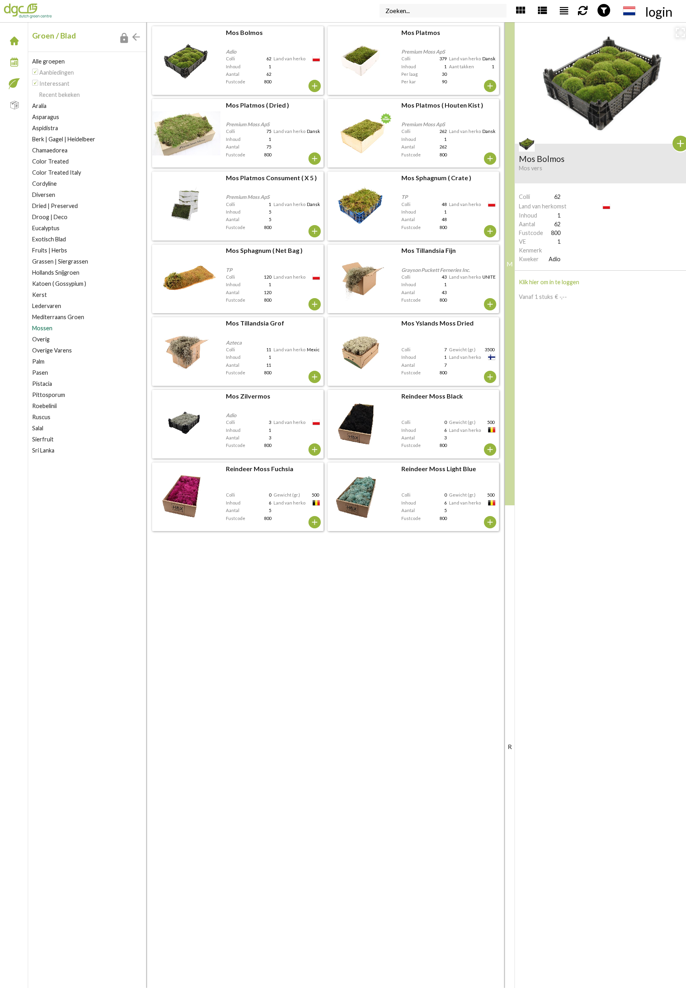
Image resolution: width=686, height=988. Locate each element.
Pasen (40, 372)
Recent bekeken (59, 94)
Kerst (39, 294)
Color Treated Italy (56, 172)
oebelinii (44, 406)
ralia (39, 105)
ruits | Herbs (49, 250)
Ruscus (41, 417)
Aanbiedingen (56, 72)
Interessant (54, 83)
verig (41, 339)
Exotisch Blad (49, 239)
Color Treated (50, 161)
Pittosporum (48, 394)
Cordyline (44, 183)
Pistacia (42, 383)
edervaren (46, 305)
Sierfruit (43, 439)
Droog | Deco (49, 217)
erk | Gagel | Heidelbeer (63, 139)
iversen (43, 194)
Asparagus (45, 117)
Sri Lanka (43, 450)
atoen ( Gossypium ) (59, 283)
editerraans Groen (58, 317)
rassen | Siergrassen (60, 261)
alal (37, 428)
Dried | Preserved (55, 205)
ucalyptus (46, 228)
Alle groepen (48, 61)
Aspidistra (45, 128)
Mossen (42, 328)
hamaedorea (49, 150)
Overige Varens (52, 350)
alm (38, 361)
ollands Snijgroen (55, 272)
